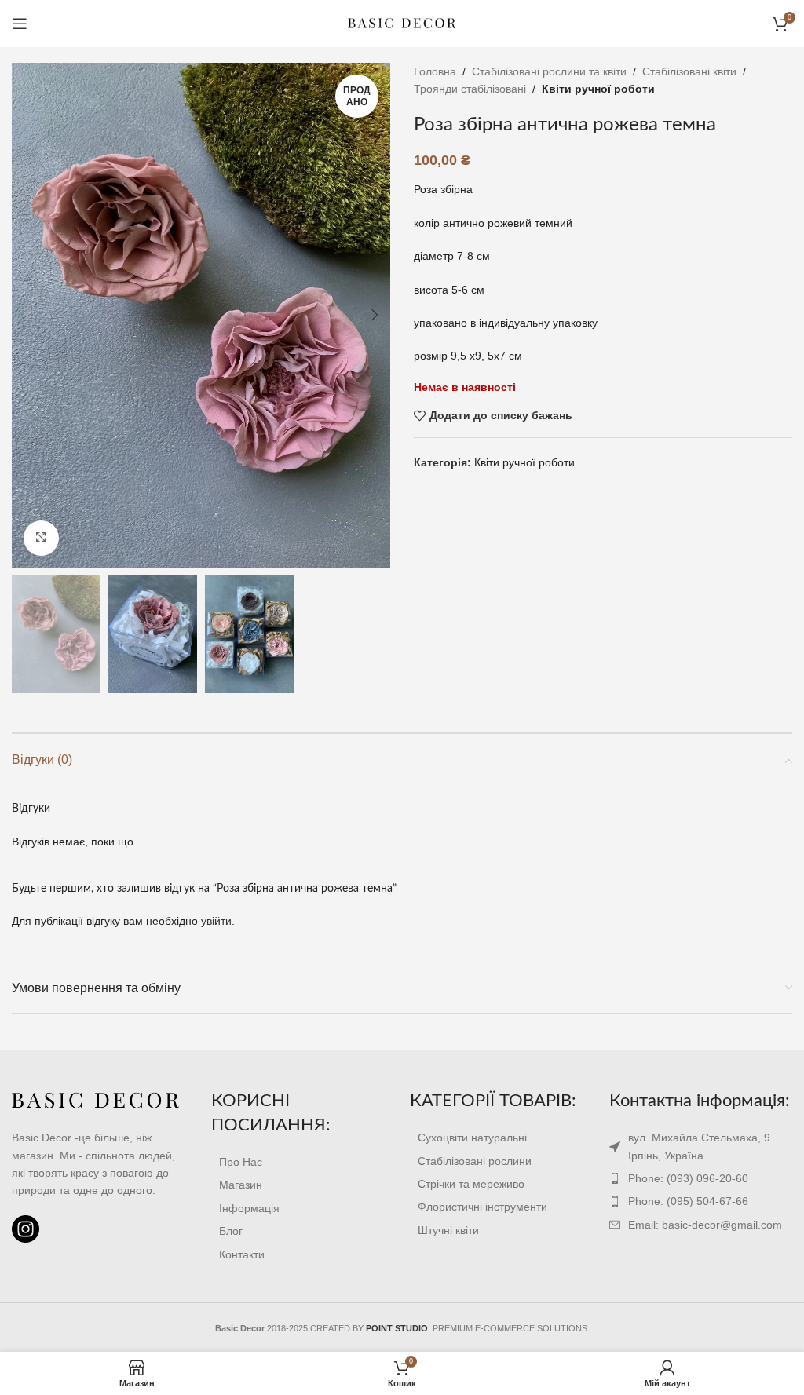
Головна (435, 71)
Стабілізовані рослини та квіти (549, 71)
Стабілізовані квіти (689, 71)
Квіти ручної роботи (598, 88)
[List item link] (303, 1161)
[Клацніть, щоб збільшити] (41, 538)
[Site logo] (402, 22)
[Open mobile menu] (19, 23)
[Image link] (96, 1100)
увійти (216, 921)
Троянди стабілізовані (470, 88)
